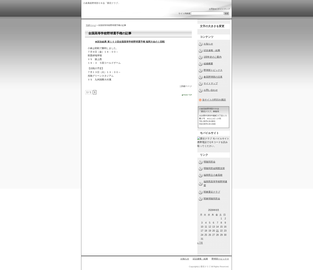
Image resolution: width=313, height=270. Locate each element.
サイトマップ (224, 9)
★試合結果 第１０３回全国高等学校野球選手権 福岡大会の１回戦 (130, 41)
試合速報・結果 (212, 50)
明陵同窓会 (209, 161)
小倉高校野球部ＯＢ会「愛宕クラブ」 (106, 12)
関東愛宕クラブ (212, 192)
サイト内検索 (184, 13)
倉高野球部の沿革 (213, 76)
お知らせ (208, 43)
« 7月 (200, 243)
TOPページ (91, 25)
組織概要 (208, 63)
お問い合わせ (211, 90)
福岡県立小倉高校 (213, 175)
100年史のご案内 (213, 57)
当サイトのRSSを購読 (214, 99)
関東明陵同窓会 (212, 198)
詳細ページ (186, 86)
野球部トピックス (213, 70)
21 (217, 230)
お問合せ (213, 9)
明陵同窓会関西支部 (214, 168)
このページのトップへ (187, 94)
